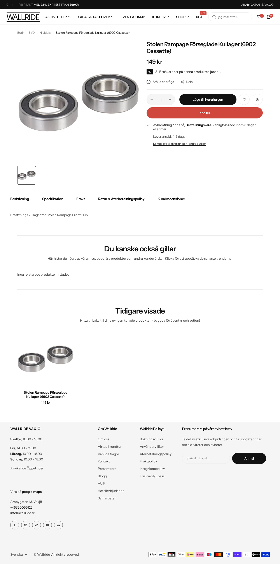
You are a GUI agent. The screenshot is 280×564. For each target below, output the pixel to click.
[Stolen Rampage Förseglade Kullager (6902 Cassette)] (45, 359)
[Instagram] (25, 525)
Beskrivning (19, 199)
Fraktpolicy (148, 461)
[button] (7, 4)
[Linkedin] (58, 525)
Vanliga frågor (108, 454)
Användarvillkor (152, 446)
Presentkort (107, 469)
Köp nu (205, 113)
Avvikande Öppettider (27, 468)
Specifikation (52, 199)
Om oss (103, 439)
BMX (31, 33)
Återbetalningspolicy (156, 454)
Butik (20, 33)
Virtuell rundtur (110, 446)
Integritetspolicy (152, 469)
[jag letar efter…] (214, 16)
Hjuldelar (46, 33)
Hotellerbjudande (111, 491)
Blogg (102, 476)
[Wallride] (23, 17)
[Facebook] (14, 525)
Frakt (80, 199)
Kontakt (104, 461)
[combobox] (230, 16)
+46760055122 (21, 507)
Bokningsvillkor (151, 439)
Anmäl (249, 458)
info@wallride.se (22, 513)
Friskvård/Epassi (152, 476)
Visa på (26, 492)
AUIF (101, 483)
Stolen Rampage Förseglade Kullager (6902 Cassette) (45, 394)
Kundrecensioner (171, 199)
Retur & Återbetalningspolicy (121, 199)
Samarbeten (107, 498)
